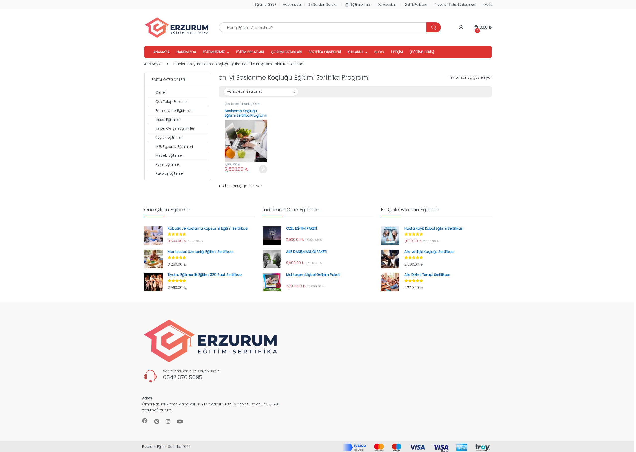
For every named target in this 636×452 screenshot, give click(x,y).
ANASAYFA (161, 51)
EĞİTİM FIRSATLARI (250, 51)
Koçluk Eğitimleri (169, 137)
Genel (160, 92)
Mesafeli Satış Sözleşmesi (455, 4)
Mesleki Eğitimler (169, 155)
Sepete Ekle (261, 169)
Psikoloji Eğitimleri (170, 173)
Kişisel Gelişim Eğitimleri (243, 105)
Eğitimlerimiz (360, 4)
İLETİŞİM (397, 51)
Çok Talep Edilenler (238, 104)
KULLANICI (355, 51)
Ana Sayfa (153, 63)
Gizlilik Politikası (416, 4)
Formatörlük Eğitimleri (173, 110)
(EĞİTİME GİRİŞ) (422, 51)
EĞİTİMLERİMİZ (214, 51)
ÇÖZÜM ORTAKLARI (286, 51)
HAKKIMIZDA (186, 51)
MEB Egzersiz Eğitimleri (174, 146)
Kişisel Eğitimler (168, 119)
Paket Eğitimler (167, 164)
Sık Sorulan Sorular (323, 4)
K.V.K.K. (487, 4)
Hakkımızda (292, 4)
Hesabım (390, 4)
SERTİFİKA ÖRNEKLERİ (325, 51)
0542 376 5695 (182, 377)
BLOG (379, 51)
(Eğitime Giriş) (265, 4)
